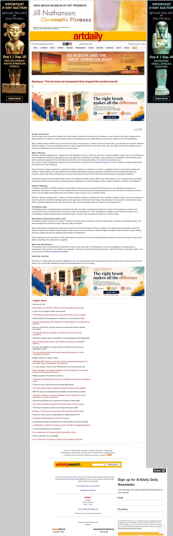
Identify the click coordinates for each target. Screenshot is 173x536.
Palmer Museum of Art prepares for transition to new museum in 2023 (58, 318)
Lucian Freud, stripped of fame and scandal (49, 311)
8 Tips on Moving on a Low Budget (45, 436)
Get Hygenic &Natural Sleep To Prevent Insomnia (51, 418)
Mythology (87, 455)
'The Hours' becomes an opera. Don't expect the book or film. (55, 408)
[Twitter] (67, 45)
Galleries (61, 48)
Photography (108, 450)
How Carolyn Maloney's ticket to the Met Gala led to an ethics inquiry (58, 404)
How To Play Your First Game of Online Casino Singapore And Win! (57, 439)
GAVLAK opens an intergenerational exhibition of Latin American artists (59, 392)
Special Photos (76, 453)
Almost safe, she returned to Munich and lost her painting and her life (58, 308)
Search (118, 48)
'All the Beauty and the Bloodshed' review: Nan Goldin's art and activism (59, 315)
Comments (109, 48)
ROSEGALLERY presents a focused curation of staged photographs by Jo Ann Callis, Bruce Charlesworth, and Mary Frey (60, 362)
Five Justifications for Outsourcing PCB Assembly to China (54, 432)
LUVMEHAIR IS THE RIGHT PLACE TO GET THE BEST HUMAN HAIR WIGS (61, 425)
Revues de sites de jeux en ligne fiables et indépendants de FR (56, 415)
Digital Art (92, 450)
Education (80, 455)
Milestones (84, 450)
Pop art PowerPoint (53, 251)
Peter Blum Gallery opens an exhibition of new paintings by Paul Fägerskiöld (61, 338)
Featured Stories (97, 453)
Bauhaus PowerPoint (103, 162)
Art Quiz (73, 455)
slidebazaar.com (69, 261)
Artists (52, 48)
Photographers (81, 48)
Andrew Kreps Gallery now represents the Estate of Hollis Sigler (56, 401)
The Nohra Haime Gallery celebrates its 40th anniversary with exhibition (59, 388)
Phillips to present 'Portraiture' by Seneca (48, 376)
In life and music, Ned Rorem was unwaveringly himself (53, 385)
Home (35, 48)
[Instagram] (70, 45)
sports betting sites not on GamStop (88, 486)
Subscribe (99, 48)
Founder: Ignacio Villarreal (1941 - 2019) (88, 502)
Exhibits (73, 450)
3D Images (95, 455)
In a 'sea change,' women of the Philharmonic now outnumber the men (59, 367)
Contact (126, 48)
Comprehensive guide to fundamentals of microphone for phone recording (60, 422)
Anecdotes (67, 455)
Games (91, 48)
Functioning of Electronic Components (47, 429)
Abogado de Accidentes (88, 490)
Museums (69, 48)
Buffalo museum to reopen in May (45, 358)
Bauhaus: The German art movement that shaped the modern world (58, 411)
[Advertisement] (117, 315)
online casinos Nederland (78, 479)
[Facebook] (64, 45)
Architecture (99, 450)
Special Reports (86, 453)
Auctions (106, 453)
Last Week (43, 48)
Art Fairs (112, 453)
